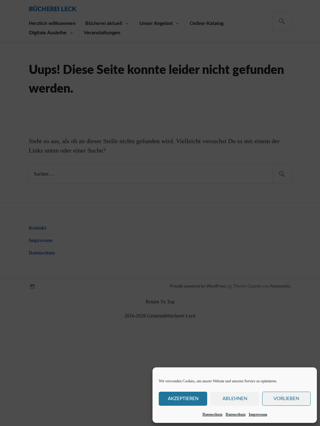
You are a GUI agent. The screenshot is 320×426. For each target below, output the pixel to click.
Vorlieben (286, 398)
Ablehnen (234, 398)
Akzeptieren (183, 398)
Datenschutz (212, 414)
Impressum (258, 414)
